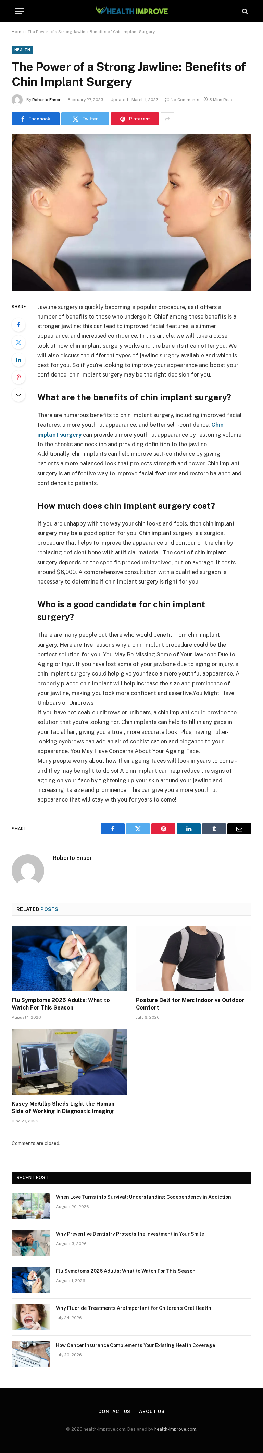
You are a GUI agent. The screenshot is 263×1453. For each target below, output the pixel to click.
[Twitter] (18, 342)
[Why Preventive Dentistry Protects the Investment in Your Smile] (31, 1243)
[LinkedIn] (18, 360)
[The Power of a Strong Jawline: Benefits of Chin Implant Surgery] (131, 212)
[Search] (244, 11)
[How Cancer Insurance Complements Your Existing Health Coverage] (31, 1354)
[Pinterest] (18, 377)
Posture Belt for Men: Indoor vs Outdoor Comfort (190, 1004)
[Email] (18, 395)
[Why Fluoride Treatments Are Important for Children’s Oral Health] (31, 1317)
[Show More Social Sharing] (167, 118)
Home (18, 31)
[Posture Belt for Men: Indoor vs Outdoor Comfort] (193, 958)
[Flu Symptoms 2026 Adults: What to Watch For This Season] (69, 958)
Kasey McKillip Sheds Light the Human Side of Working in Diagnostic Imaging (63, 1107)
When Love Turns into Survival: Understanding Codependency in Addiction (143, 1197)
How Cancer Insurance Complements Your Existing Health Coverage (135, 1345)
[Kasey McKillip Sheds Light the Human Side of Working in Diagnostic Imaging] (69, 1062)
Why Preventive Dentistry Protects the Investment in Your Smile (130, 1234)
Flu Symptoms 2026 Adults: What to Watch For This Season (61, 1004)
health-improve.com (175, 1429)
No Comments (185, 99)
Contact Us (114, 1411)
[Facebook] (18, 325)
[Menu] (19, 11)
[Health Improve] (131, 11)
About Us (151, 1411)
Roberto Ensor (46, 99)
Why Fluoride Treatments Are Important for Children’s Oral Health (133, 1308)
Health (22, 50)
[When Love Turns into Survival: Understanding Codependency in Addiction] (31, 1206)
